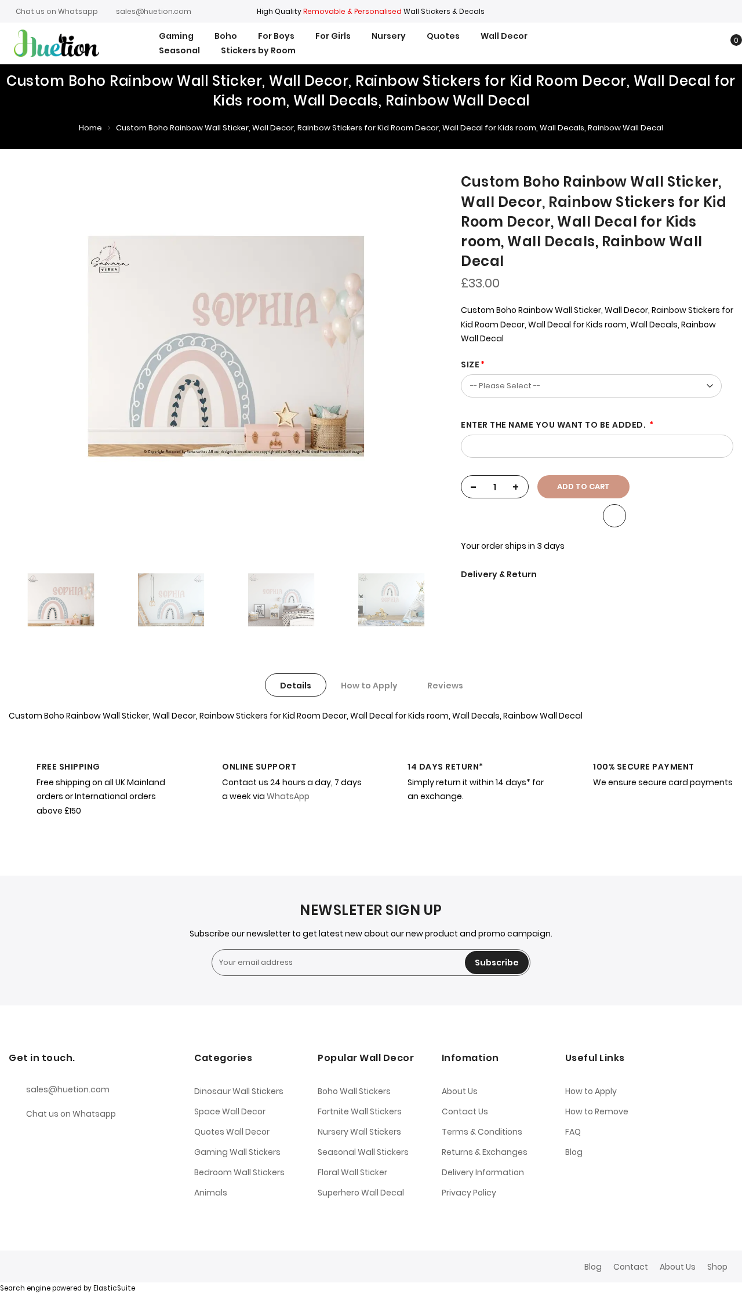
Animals (210, 1192)
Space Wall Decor (229, 1111)
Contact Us (465, 1111)
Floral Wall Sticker (352, 1172)
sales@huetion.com (153, 11)
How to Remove (596, 1111)
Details (295, 685)
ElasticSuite (114, 1288)
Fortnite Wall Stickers (360, 1111)
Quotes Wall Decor (232, 1132)
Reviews (445, 685)
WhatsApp (288, 796)
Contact (630, 1267)
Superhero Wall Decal (361, 1192)
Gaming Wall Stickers (237, 1152)
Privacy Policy (469, 1192)
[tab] (295, 685)
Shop (717, 1267)
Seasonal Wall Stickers (363, 1152)
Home (90, 127)
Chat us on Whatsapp (57, 11)
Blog (574, 1152)
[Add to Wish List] (614, 515)
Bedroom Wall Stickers (239, 1172)
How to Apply (369, 685)
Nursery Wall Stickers (359, 1132)
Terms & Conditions (482, 1132)
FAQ (573, 1132)
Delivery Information (483, 1172)
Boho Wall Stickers (354, 1091)
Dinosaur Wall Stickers (238, 1091)
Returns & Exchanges (485, 1152)
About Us (460, 1091)
